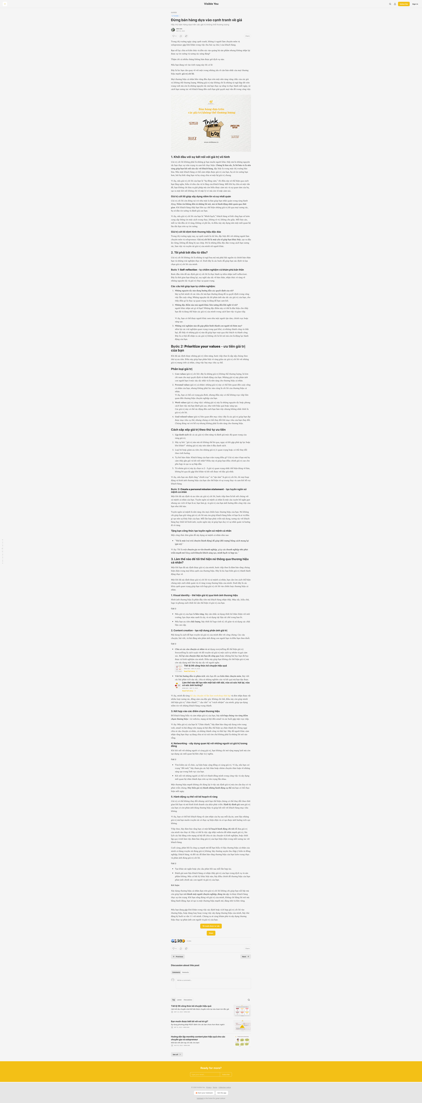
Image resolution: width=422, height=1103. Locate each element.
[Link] (168, 157)
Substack (200, 1098)
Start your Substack (205, 1093)
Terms (215, 1087)
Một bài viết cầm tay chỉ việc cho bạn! (185, 1042)
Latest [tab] (179, 1000)
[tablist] (180, 972)
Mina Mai (179, 29)
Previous (179, 956)
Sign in (415, 4)
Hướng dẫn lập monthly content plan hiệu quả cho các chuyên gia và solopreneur (198, 1038)
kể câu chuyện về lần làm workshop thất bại (210, 695)
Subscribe (404, 4)
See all (175, 1054)
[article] (211, 1010)
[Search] (390, 4)
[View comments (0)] (181, 36)
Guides (174, 12)
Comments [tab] (176, 972)
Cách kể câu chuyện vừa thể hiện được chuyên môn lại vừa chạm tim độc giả (200, 1009)
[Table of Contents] (2, 551)
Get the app (221, 1093)
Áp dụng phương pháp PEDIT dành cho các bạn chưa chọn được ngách (198, 1024)
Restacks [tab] (185, 972)
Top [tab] (173, 1000)
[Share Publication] (395, 4)
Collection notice (225, 1087)
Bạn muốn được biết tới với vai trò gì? (189, 1021)
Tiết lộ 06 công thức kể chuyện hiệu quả (191, 1006)
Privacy (208, 1087)
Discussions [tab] (188, 1000)
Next (244, 956)
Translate (175, 16)
